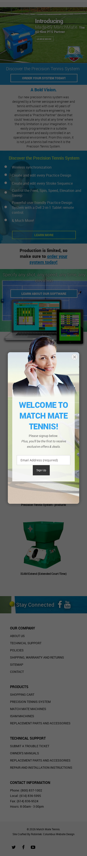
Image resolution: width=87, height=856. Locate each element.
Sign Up (41, 470)
